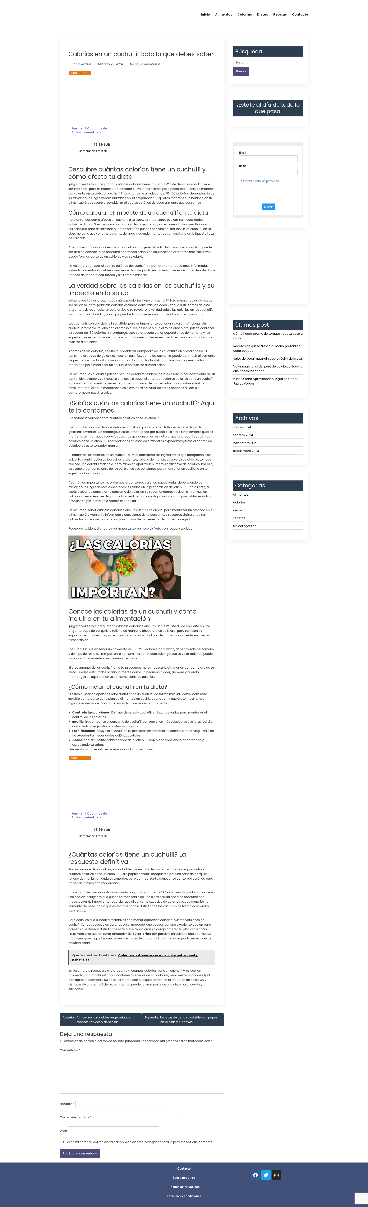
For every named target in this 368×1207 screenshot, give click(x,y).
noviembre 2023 (245, 443)
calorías (239, 502)
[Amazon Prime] (105, 138)
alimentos (240, 494)
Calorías (244, 14)
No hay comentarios (145, 64)
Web (63, 1131)
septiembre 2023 (246, 451)
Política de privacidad (184, 1187)
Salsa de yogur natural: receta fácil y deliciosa (267, 358)
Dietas (262, 14)
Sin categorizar (244, 526)
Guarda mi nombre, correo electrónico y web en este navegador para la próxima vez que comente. (138, 1142)
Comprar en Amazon (93, 151)
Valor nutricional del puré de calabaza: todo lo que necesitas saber (267, 368)
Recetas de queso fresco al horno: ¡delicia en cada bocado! (266, 348)
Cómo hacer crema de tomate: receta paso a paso (268, 335)
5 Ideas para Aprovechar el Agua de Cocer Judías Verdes (265, 381)
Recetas (280, 14)
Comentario (70, 1050)
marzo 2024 (242, 427)
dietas (237, 510)
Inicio (205, 14)
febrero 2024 (243, 435)
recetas (239, 518)
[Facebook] (255, 1175)
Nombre (67, 1104)
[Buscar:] (265, 62)
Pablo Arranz (81, 64)
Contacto (300, 14)
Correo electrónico (75, 1117)
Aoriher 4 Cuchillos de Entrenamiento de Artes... (89, 130)
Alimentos (223, 14)
